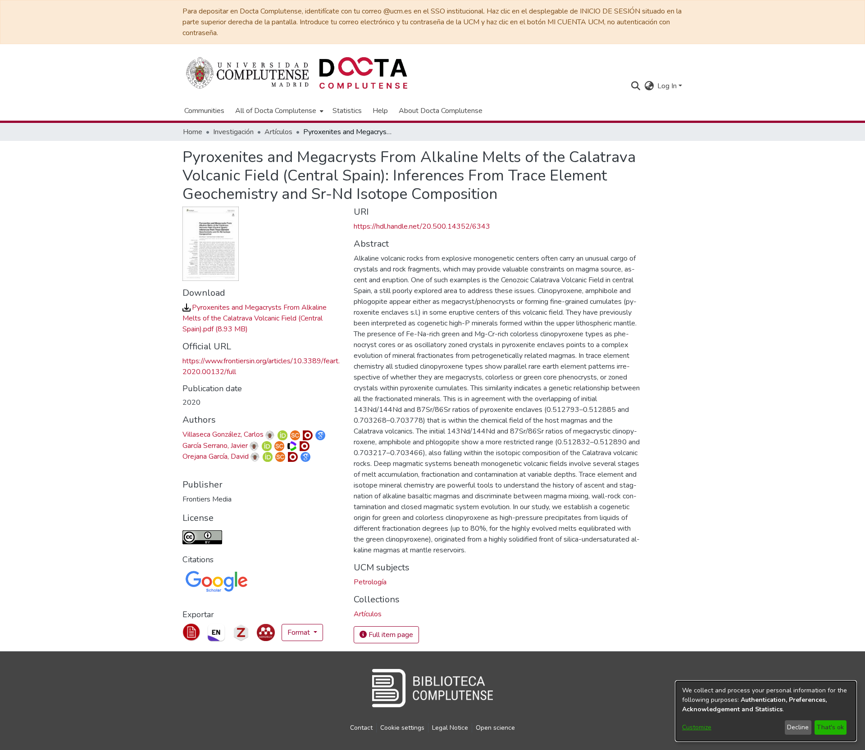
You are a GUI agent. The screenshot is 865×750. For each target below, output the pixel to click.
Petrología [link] (370, 582)
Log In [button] (667, 86)
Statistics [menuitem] (347, 111)
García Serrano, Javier (215, 446)
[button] (635, 86)
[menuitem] (278, 110)
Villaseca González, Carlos (223, 434)
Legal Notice (450, 727)
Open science (495, 727)
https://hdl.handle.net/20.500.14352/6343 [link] (422, 226)
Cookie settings (402, 727)
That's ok (830, 727)
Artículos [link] (278, 132)
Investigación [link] (233, 132)
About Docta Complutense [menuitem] (441, 111)
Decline (798, 727)
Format (299, 632)
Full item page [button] (390, 635)
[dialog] (766, 711)
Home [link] (192, 132)
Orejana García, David (215, 456)
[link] (254, 318)
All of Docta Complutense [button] (275, 111)
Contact (361, 727)
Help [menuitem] (380, 111)
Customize (696, 727)
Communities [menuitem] (204, 111)
